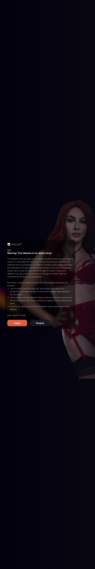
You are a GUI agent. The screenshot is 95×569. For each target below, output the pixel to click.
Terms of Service (45, 297)
